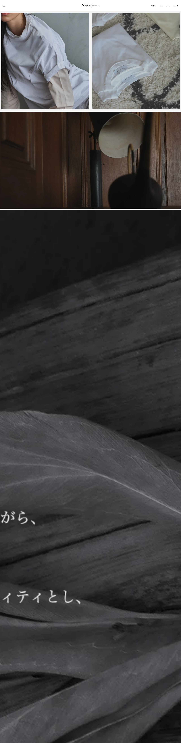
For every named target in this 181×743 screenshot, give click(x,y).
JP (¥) (153, 6)
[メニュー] (6, 5)
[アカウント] (168, 5)
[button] (161, 5)
